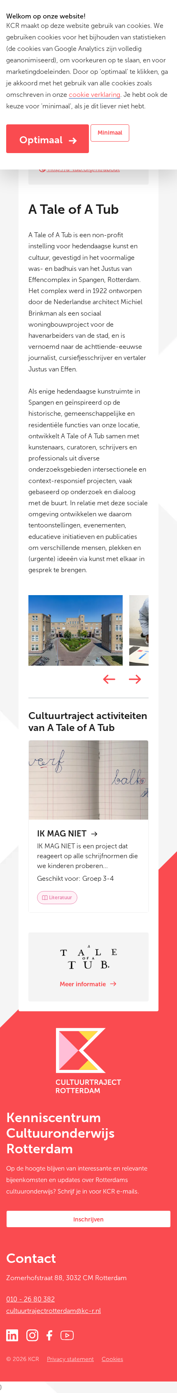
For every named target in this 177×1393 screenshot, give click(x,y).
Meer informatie (83, 984)
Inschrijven (88, 1219)
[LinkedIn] (12, 1334)
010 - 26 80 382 (30, 1299)
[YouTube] (67, 1334)
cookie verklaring (94, 95)
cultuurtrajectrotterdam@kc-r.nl (53, 1311)
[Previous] (108, 679)
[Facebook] (49, 1334)
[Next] (134, 679)
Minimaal (110, 132)
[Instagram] (32, 1334)
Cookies (112, 1359)
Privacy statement (70, 1359)
